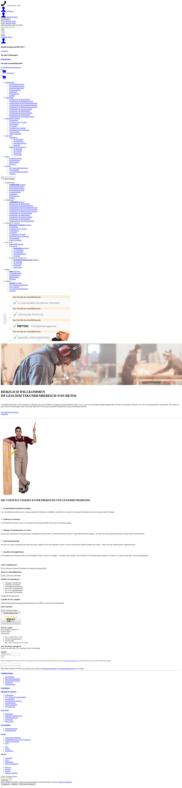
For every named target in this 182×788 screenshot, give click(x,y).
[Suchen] (2, 29)
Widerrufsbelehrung (11, 764)
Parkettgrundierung (11, 718)
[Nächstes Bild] (6, 323)
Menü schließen (9, 179)
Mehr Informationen (65, 782)
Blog (6, 747)
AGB (7, 760)
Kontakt (7, 771)
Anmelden (4, 51)
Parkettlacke (9, 714)
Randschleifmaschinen (12, 681)
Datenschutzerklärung (71, 660)
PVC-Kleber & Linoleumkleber (15, 697)
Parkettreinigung (10, 730)
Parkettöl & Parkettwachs (13, 716)
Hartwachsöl (9, 721)
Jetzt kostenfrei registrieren (10, 412)
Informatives (9, 751)
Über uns (8, 767)
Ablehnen (14, 784)
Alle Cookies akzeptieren (27, 784)
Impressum (8, 758)
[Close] (2, 786)
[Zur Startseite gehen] (8, 21)
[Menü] (6, 19)
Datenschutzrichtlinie (50, 669)
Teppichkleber (10, 699)
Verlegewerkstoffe (11, 705)
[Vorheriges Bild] (6, 314)
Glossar (7, 749)
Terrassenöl (9, 719)
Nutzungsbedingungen (67, 669)
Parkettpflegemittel (11, 729)
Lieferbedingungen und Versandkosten (18, 740)
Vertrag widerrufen (11, 773)
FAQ (6, 743)
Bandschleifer (9, 677)
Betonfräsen (9, 682)
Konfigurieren (6, 784)
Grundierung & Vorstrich (13, 701)
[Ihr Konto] (3, 43)
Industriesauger (10, 684)
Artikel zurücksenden (12, 741)
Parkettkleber (9, 695)
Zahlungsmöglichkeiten (13, 738)
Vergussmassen (10, 707)
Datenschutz (9, 762)
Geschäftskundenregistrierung (11, 67)
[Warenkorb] (3, 79)
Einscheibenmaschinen (12, 679)
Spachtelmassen (10, 703)
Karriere (8, 769)
